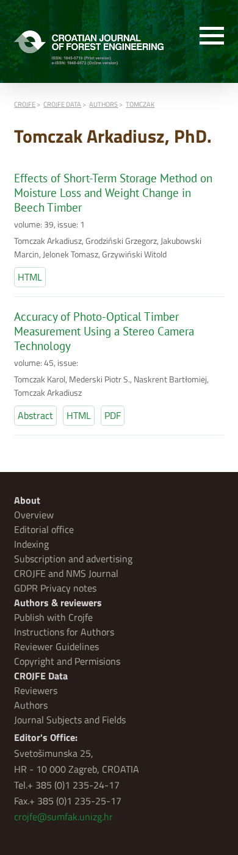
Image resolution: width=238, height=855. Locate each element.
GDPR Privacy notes (55, 588)
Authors (31, 705)
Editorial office (44, 529)
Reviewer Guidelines (56, 646)
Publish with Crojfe (53, 617)
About (27, 500)
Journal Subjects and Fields (70, 719)
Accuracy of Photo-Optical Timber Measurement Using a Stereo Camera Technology (104, 331)
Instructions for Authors (64, 631)
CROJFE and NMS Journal (66, 573)
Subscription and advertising (73, 558)
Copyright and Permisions (67, 661)
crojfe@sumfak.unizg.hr (63, 816)
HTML (30, 277)
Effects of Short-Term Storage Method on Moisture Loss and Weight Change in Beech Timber (113, 193)
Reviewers (35, 690)
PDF (112, 415)
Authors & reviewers (58, 602)
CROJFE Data (41, 675)
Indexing (31, 544)
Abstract (35, 415)
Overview (34, 514)
